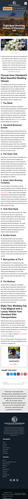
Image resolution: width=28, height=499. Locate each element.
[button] (25, 3)
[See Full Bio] (17, 364)
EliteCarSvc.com (5, 494)
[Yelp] (17, 480)
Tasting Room (4, 192)
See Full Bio (13, 364)
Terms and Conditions (20, 493)
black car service (22, 334)
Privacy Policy (17, 494)
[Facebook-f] (11, 480)
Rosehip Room (18, 119)
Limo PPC (4, 497)
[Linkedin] (14, 480)
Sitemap (24, 494)
